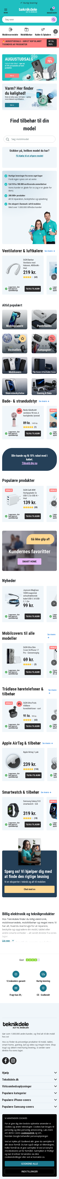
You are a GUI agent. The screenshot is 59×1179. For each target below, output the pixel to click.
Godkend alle (29, 1163)
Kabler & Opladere (43, 34)
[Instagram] (13, 1060)
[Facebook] (5, 1060)
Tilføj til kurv (33, 289)
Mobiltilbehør (26, 34)
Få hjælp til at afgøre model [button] (29, 155)
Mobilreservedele (10, 34)
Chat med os (29, 889)
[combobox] (29, 19)
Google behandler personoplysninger (30, 1136)
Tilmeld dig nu (29, 463)
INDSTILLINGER (29, 1171)
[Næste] (55, 31)
